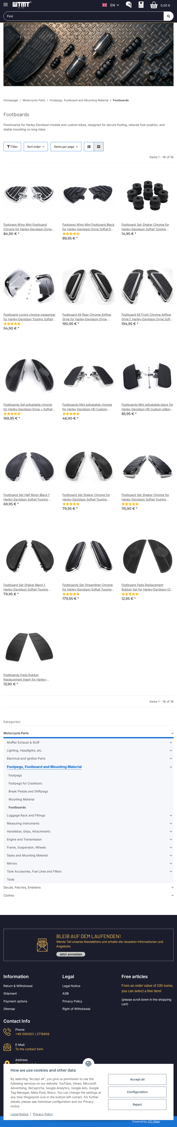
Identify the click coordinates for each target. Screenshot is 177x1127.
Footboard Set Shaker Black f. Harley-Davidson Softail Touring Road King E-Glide (25, 587)
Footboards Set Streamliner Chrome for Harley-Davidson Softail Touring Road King (87, 587)
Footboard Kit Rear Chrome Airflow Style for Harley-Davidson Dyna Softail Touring (86, 317)
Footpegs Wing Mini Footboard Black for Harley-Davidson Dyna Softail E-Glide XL (88, 227)
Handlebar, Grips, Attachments (28, 831)
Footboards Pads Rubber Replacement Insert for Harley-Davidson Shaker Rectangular (25, 677)
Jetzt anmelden (70, 954)
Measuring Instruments (23, 823)
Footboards (17, 807)
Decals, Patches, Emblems (22, 887)
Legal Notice (71, 986)
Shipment (10, 993)
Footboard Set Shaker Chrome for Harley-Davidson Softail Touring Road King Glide (145, 227)
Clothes (8, 895)
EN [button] (112, 5)
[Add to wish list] (48, 177)
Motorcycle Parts (16, 733)
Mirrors (12, 863)
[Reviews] (71, 233)
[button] (129, 5)
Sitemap (9, 1009)
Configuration (137, 1092)
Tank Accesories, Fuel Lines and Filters (34, 871)
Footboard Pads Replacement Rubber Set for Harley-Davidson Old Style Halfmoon (147, 587)
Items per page (64, 146)
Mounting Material (21, 799)
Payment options (15, 1001)
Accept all (137, 1079)
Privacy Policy (72, 1001)
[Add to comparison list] (37, 177)
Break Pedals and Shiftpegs (28, 791)
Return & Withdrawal (17, 986)
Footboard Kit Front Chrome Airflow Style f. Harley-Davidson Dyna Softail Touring (147, 317)
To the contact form (29, 1049)
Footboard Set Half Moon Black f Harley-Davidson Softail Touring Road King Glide (26, 497)
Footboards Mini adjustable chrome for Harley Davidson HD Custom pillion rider (87, 407)
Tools (10, 879)
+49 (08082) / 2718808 (32, 1034)
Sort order (34, 146)
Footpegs (15, 775)
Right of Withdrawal (76, 1009)
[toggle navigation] (5, 2)
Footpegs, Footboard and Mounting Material (44, 767)
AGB (65, 993)
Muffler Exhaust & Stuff (23, 742)
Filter (14, 146)
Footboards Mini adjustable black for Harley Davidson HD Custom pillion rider (147, 407)
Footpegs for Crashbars (25, 783)
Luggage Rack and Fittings (26, 815)
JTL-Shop (154, 1121)
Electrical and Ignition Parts (26, 758)
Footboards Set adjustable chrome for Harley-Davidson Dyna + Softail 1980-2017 (27, 407)
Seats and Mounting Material (27, 855)
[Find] (169, 16)
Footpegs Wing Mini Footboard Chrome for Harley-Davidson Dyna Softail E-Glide (27, 227)
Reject (137, 1104)
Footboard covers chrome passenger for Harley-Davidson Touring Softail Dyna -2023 (29, 317)
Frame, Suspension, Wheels (26, 847)
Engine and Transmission (24, 839)
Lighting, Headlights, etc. (24, 750)
